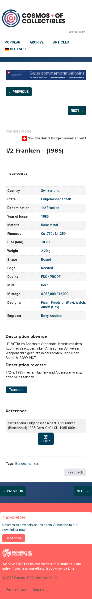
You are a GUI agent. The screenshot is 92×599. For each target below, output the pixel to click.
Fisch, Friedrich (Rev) (57, 302)
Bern (44, 285)
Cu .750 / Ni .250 (53, 234)
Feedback (75, 472)
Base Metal (49, 225)
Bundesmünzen (27, 463)
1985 (45, 216)
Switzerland (39, 138)
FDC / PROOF (51, 277)
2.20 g (45, 251)
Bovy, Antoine (51, 316)
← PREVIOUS (18, 92)
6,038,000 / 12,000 (54, 294)
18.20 (45, 242)
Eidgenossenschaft (68, 138)
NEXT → (77, 110)
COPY (46, 441)
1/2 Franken (50, 208)
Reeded (47, 268)
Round (46, 259)
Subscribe (13, 538)
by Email (69, 568)
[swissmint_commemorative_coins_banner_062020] (46, 75)
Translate (16, 390)
